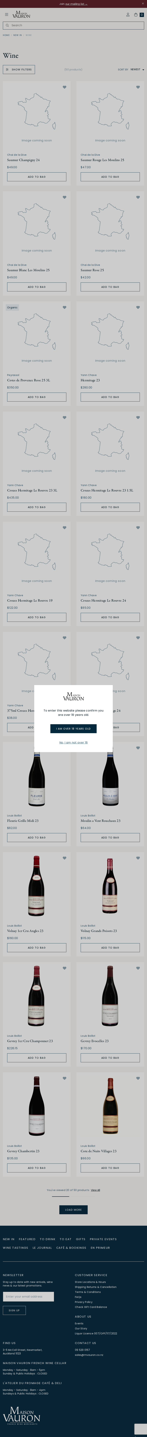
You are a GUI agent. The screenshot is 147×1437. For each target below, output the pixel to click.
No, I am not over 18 (73, 742)
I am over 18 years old (73, 728)
